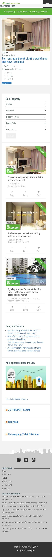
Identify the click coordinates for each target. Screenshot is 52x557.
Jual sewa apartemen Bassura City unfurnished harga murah (24, 234)
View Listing (6, 83)
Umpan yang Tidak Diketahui (23, 434)
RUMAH (4, 471)
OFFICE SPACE (7, 485)
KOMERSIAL (6, 488)
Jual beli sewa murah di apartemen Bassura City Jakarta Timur (23, 506)
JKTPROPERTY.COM (19, 409)
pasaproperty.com (29, 551)
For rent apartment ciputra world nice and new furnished (24, 60)
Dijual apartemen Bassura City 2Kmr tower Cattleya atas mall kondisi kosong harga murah (24, 292)
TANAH (4, 478)
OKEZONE (13, 422)
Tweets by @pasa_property (17, 399)
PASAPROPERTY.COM (29, 547)
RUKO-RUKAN (7, 481)
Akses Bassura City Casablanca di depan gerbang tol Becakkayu (24, 503)
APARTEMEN (6, 475)
